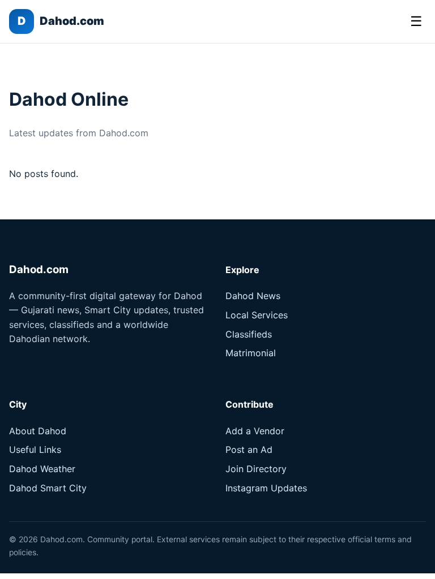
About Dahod (37, 431)
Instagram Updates (266, 488)
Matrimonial (250, 352)
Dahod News (252, 295)
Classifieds (248, 334)
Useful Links (35, 449)
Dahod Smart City (48, 488)
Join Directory (256, 468)
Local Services (256, 315)
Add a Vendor (254, 431)
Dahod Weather (42, 468)
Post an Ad (248, 449)
